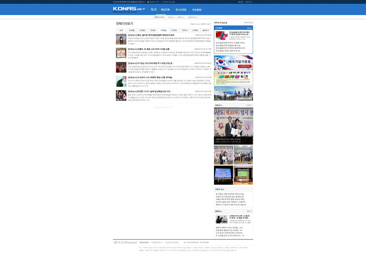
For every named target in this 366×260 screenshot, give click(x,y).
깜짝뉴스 (181, 17)
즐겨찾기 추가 (154, 2)
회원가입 (248, 2)
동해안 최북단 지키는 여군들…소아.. (230, 228)
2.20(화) (195, 30)
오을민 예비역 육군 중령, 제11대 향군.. (230, 199)
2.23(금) (163, 30)
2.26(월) (132, 30)
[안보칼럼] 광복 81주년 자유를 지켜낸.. (230, 43)
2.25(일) (142, 30)
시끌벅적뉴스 (192, 17)
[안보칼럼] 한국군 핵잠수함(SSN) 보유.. (231, 48)
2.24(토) (153, 30)
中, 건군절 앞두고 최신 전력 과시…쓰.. (230, 236)
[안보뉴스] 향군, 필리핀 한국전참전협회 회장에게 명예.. (151, 35)
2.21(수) (184, 30)
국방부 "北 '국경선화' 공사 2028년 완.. (230, 197)
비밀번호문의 (156, 242)
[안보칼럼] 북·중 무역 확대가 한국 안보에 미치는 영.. (239, 33)
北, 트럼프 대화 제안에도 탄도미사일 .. (230, 194)
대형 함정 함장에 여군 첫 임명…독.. (229, 230)
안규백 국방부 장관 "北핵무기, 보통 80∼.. (231, 202)
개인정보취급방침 (172, 242)
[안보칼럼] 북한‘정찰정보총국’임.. (228, 45)
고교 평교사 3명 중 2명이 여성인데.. (229, 233)
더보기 (249, 28)
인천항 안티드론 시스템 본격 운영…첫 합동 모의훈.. (239, 217)
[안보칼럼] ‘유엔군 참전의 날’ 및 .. (228, 51)
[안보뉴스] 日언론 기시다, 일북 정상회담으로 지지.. (149, 91)
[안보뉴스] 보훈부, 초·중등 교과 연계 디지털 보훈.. (149, 49)
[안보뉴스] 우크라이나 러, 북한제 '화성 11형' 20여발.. (150, 77)
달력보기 (206, 30)
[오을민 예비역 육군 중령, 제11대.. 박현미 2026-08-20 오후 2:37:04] (233, 144)
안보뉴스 (171, 17)
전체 (121, 30)
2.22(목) (174, 30)
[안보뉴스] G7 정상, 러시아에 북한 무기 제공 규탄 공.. (150, 63)
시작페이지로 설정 (168, 2)
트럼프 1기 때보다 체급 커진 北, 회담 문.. (231, 205)
